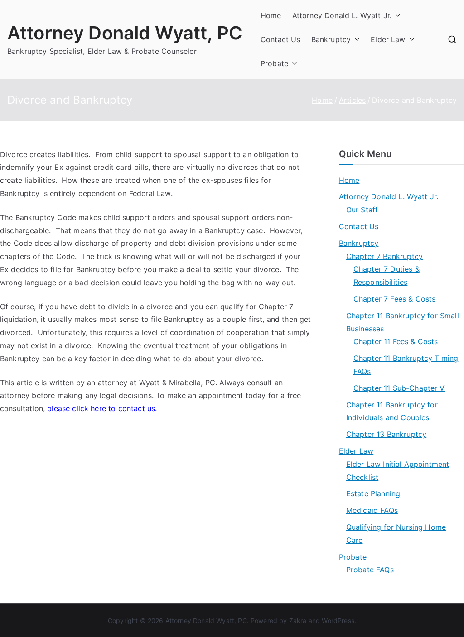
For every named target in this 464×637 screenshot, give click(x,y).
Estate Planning (373, 493)
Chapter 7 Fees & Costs (394, 298)
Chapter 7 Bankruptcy (384, 256)
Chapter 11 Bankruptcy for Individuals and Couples (392, 411)
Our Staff (362, 209)
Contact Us (280, 39)
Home (271, 15)
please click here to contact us (101, 408)
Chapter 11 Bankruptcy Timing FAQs (405, 365)
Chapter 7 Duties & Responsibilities (386, 275)
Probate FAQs (370, 569)
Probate (274, 63)
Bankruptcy (331, 39)
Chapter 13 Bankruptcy (386, 434)
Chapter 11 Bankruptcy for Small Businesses (402, 322)
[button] (396, 15)
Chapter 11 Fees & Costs (395, 341)
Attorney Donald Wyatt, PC (124, 33)
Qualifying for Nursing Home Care (396, 533)
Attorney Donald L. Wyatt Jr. (342, 15)
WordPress (338, 620)
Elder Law (388, 39)
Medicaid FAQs (372, 510)
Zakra (298, 620)
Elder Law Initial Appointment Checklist (398, 471)
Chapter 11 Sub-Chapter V (399, 388)
